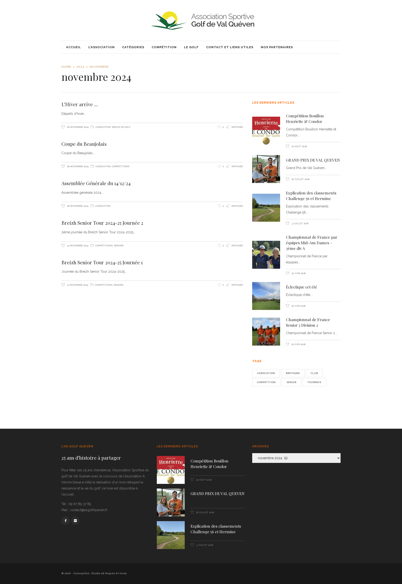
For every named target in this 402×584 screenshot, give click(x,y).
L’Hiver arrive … (79, 104)
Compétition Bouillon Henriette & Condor (305, 118)
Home (66, 66)
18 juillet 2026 (300, 179)
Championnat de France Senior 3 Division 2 (308, 322)
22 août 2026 (299, 146)
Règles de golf (121, 127)
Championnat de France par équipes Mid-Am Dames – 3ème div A (311, 242)
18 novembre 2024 (77, 206)
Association (103, 127)
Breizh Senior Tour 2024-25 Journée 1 (102, 262)
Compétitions (120, 166)
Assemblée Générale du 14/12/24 (96, 183)
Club (314, 373)
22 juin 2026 (298, 273)
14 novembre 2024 (77, 245)
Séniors (119, 245)
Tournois (314, 382)
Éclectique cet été (301, 286)
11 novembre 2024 (77, 285)
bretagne (293, 373)
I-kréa (122, 573)
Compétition (266, 382)
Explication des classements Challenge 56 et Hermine (311, 195)
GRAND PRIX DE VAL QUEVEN (313, 160)
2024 (80, 66)
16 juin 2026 (298, 306)
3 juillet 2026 (299, 223)
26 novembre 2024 (77, 127)
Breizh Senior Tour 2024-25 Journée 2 (102, 222)
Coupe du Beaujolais (84, 143)
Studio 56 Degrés (103, 573)
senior (291, 382)
